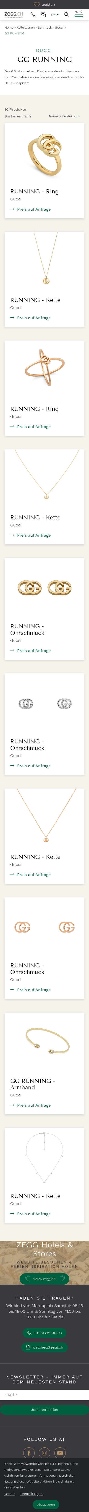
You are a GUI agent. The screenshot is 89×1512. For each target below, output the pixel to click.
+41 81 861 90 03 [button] (47, 1333)
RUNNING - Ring (34, 191)
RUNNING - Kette (35, 300)
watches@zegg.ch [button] (47, 1347)
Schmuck (45, 27)
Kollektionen (26, 27)
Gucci (59, 27)
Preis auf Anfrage (34, 209)
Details (9, 1494)
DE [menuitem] (53, 14)
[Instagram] (44, 1454)
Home (9, 27)
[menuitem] (33, 15)
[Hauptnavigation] (78, 16)
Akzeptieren (46, 1504)
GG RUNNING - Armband (32, 1084)
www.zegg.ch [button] (44, 1279)
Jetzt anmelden (44, 1409)
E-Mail (11, 1395)
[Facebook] (29, 1454)
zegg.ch (48, 4)
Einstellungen (31, 1494)
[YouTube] (60, 1454)
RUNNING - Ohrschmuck (27, 629)
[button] (66, 15)
